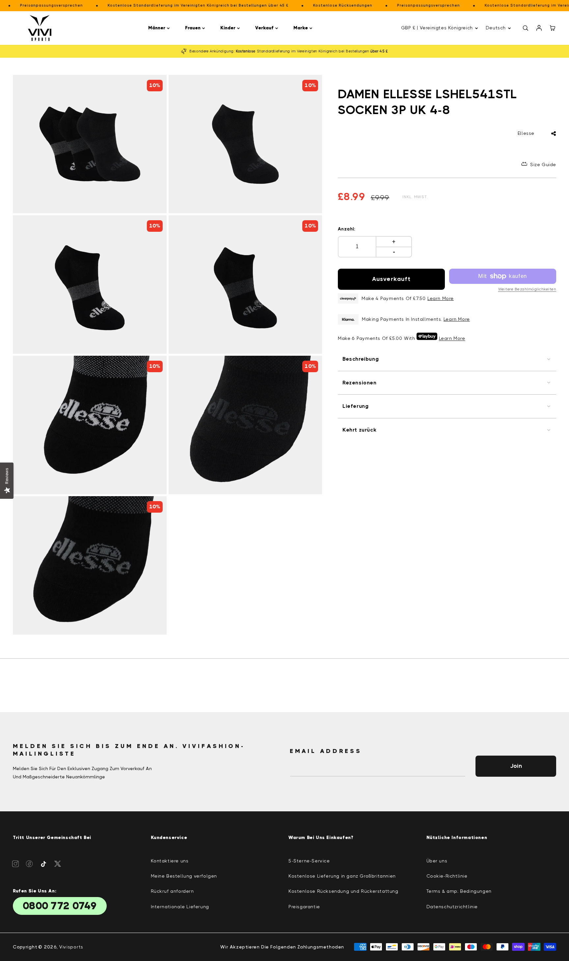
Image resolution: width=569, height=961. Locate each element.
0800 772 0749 (60, 906)
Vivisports (71, 946)
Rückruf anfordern (172, 891)
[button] (160, 28)
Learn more (457, 319)
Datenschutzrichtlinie (452, 906)
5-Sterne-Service (309, 860)
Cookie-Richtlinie (447, 876)
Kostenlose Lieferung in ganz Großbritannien (342, 876)
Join (516, 766)
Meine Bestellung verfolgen (184, 876)
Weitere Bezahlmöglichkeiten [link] (527, 289)
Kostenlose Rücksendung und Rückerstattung (343, 891)
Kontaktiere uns (170, 860)
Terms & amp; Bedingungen (459, 891)
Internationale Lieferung (180, 906)
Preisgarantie (304, 906)
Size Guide (543, 164)
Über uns (436, 860)
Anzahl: (347, 228)
